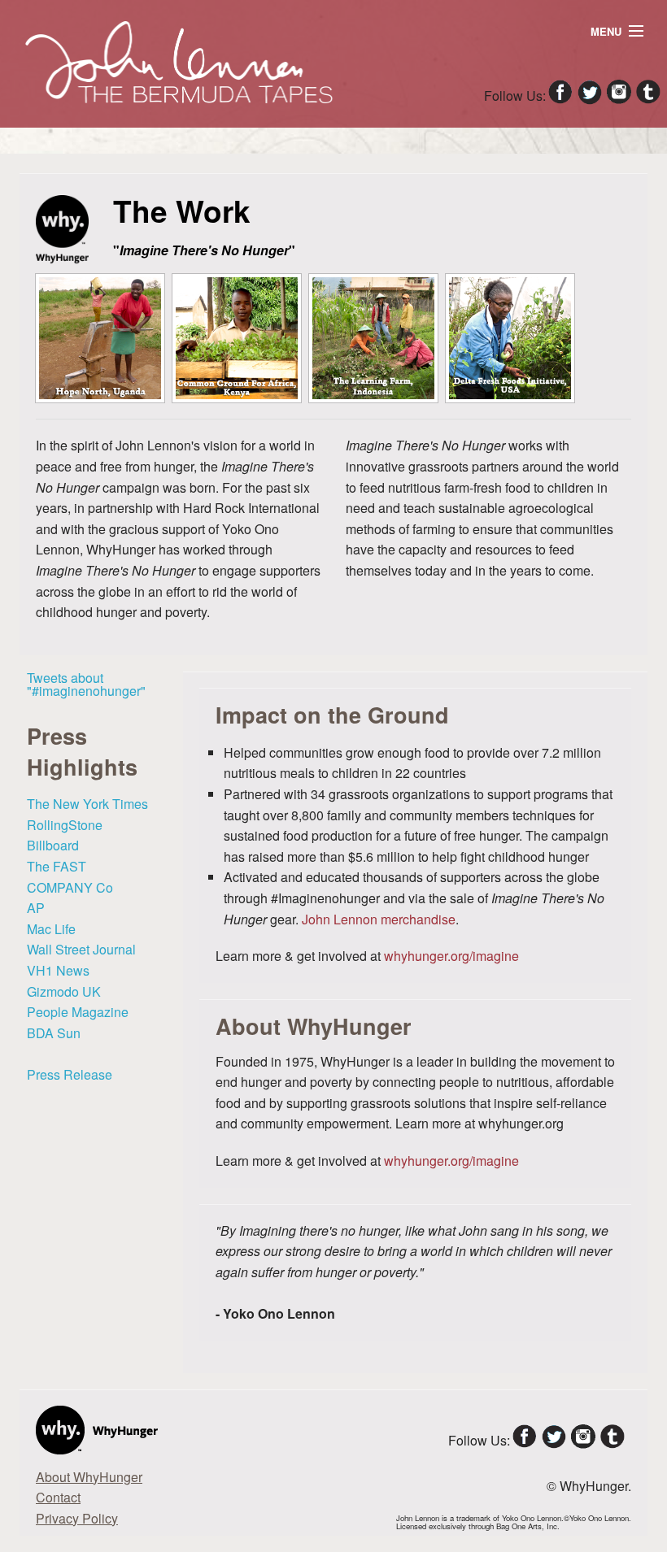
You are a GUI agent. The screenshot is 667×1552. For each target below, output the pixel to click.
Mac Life (51, 928)
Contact (58, 1497)
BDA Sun (54, 1033)
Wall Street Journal (81, 949)
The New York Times (87, 803)
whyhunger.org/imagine (451, 955)
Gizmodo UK (64, 991)
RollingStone (64, 824)
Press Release (69, 1074)
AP (36, 907)
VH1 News (58, 970)
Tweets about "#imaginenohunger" (86, 684)
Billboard (53, 845)
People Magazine (78, 1011)
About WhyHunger (89, 1476)
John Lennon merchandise (379, 919)
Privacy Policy (77, 1518)
